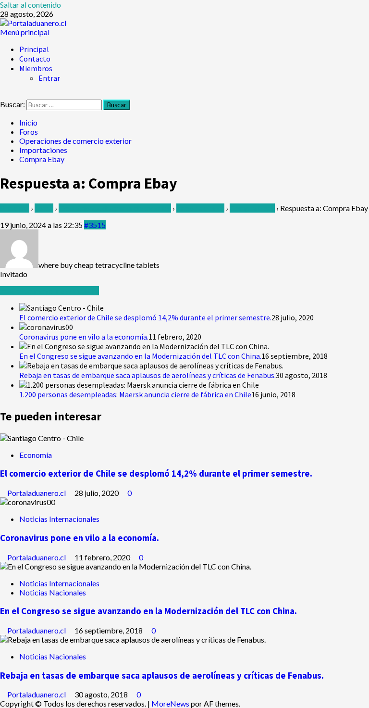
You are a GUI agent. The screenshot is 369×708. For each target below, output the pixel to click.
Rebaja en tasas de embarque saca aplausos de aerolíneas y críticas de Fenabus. (147, 375)
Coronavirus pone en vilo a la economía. (83, 336)
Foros (44, 208)
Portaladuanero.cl (37, 492)
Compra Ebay (252, 208)
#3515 (95, 224)
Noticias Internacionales (59, 518)
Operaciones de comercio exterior (115, 208)
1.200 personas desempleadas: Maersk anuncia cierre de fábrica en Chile (135, 394)
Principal (34, 49)
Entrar (49, 78)
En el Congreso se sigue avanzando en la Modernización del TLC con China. (140, 356)
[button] (24, 32)
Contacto (34, 58)
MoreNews (170, 703)
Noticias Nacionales (52, 592)
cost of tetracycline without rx (49, 290)
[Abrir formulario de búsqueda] (3, 95)
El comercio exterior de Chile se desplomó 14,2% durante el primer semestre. (145, 317)
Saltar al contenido (30, 4)
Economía (35, 454)
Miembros (35, 68)
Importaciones (200, 208)
